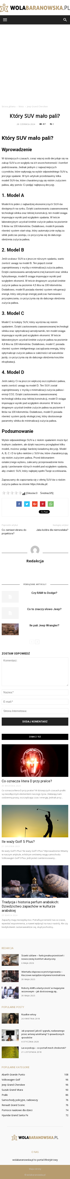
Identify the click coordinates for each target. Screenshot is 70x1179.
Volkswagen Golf (11, 1079)
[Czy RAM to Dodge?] (10, 597)
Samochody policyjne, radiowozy (20, 1100)
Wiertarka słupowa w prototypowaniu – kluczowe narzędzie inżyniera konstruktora (43, 973)
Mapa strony (35, 1168)
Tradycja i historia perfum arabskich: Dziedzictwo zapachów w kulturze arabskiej (30, 906)
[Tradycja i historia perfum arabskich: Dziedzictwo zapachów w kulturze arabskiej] (35, 881)
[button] (65, 19)
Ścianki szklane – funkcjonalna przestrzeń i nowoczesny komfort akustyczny (42, 957)
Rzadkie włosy (28, 1015)
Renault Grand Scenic (13, 1105)
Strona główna (8, 106)
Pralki (5, 1094)
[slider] (12, 493)
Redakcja (35, 560)
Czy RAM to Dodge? (44, 592)
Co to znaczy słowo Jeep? (44, 609)
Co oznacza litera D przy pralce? (27, 781)
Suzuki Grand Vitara (12, 1089)
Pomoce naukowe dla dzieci (17, 1110)
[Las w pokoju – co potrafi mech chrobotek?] (10, 1052)
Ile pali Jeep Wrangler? (44, 625)
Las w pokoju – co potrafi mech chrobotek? (43, 1048)
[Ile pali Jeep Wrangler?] (10, 629)
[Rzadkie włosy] (10, 1018)
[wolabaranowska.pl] (35, 8)
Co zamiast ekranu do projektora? (14, 531)
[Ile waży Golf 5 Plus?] (35, 821)
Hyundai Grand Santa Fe (15, 1115)
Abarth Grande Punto (13, 1074)
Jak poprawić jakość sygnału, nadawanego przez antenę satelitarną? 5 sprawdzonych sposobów (43, 1034)
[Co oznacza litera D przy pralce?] (35, 760)
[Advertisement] (35, 66)
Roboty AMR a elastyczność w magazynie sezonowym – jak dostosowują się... (42, 990)
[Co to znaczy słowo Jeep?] (10, 613)
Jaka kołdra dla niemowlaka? (52, 529)
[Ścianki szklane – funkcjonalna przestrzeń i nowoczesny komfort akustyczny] (10, 960)
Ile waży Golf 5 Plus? (18, 842)
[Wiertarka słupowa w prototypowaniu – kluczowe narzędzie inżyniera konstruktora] (10, 976)
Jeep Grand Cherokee (13, 1084)
